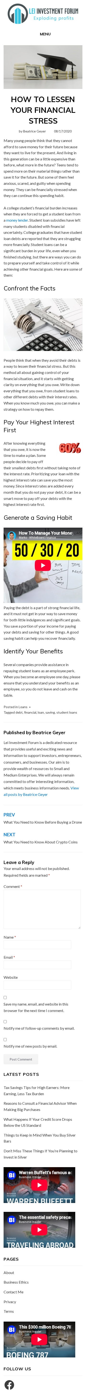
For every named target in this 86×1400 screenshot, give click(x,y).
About (9, 1272)
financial (30, 712)
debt (19, 712)
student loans (66, 712)
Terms (9, 1311)
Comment (13, 886)
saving (50, 712)
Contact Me (13, 1292)
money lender (17, 220)
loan (41, 712)
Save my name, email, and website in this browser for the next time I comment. (36, 1007)
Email (9, 957)
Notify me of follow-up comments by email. (39, 1028)
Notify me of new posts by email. (30, 1046)
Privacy (10, 1301)
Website (11, 977)
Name (10, 937)
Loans (23, 707)
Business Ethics (16, 1282)
